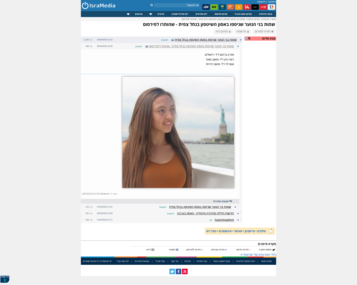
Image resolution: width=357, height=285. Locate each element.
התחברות (222, 31)
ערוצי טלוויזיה (265, 14)
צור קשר (174, 261)
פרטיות (187, 261)
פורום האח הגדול (243, 14)
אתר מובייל (160, 261)
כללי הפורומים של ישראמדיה (258, 254)
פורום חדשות (221, 14)
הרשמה (261, 1)
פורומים (138, 14)
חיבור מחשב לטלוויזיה (245, 261)
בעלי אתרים (202, 261)
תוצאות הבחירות (142, 261)
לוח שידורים (201, 14)
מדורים (160, 14)
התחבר (272, 1)
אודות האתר (266, 261)
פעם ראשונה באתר (221, 261)
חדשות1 (164, 40)
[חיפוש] (151, 5)
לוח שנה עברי (123, 261)
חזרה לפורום (263, 31)
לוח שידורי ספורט (180, 14)
